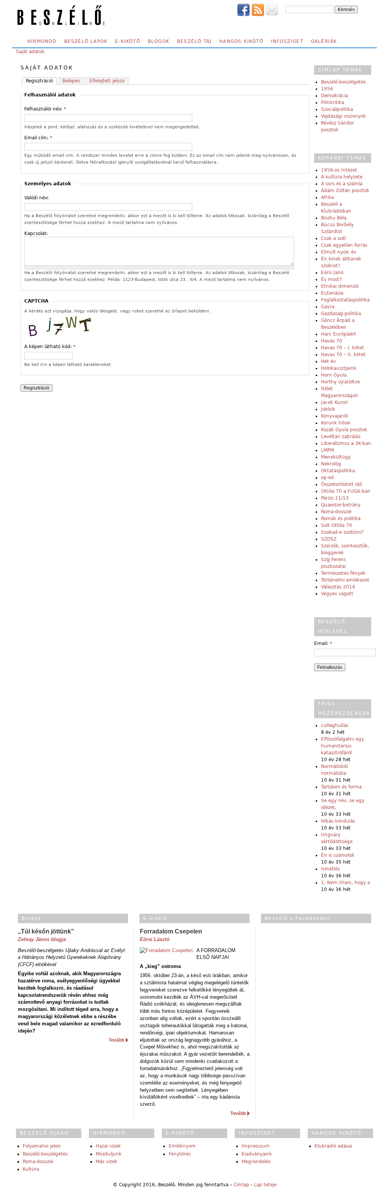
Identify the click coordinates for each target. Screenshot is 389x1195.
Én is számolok (337, 855)
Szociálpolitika (337, 109)
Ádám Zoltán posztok (345, 190)
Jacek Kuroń (334, 402)
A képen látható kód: (50, 346)
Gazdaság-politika (341, 313)
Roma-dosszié (336, 511)
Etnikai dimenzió (340, 286)
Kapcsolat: (36, 233)
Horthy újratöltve (340, 382)
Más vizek (106, 1161)
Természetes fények (343, 573)
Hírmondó (42, 41)
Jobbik (328, 409)
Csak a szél (333, 238)
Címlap (241, 1184)
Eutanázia (332, 293)
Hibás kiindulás (338, 821)
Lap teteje (265, 1184)
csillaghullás (334, 725)
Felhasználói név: (45, 109)
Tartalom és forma (341, 787)
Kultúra (31, 1169)
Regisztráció (39, 81)
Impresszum (256, 1146)
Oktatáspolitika (338, 470)
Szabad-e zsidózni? (342, 532)
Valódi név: (36, 197)
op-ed (327, 477)
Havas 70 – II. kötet (343, 354)
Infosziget (287, 41)
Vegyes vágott (337, 593)
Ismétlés (330, 869)
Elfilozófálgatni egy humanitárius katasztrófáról (342, 745)
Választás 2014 (338, 587)
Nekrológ (331, 464)
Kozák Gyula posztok (344, 429)
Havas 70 (331, 341)
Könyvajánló (334, 416)
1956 (327, 88)
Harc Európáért (338, 334)
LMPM (327, 450)
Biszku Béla (333, 218)
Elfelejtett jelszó (107, 81)
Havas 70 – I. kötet (342, 347)
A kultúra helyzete (341, 177)
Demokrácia (334, 95)
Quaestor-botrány (341, 505)
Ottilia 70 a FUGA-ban (345, 491)
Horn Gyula (333, 375)
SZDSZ (329, 539)
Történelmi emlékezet (345, 580)
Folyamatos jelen (42, 1146)
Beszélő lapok (86, 41)
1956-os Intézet (339, 170)
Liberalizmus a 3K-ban (346, 443)
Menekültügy (336, 457)
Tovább (116, 1040)
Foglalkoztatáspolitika (345, 300)
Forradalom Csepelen (171, 931)
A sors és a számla (341, 183)
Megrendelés (256, 1161)
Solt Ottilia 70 (336, 525)
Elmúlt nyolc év (338, 252)
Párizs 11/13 (335, 498)
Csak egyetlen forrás (344, 245)
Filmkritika (332, 102)
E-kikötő (127, 41)
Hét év (328, 361)
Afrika (327, 197)
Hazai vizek (108, 1146)
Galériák (324, 41)
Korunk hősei (335, 423)
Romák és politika (341, 518)
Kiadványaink (257, 1154)
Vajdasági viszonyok (343, 116)
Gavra (327, 306)
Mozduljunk (109, 1154)
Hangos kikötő (241, 41)
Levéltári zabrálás (341, 436)
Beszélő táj (194, 41)
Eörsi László (154, 939)
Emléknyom (182, 1146)
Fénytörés (180, 1154)
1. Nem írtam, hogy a (345, 882)
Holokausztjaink (338, 368)
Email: (323, 643)
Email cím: (38, 137)
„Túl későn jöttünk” (46, 931)
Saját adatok (30, 51)
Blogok (158, 41)
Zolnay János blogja (42, 939)
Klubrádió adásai (333, 1146)
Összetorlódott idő (341, 484)
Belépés (71, 81)
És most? (331, 279)
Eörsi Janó (332, 272)
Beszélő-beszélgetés (343, 82)
